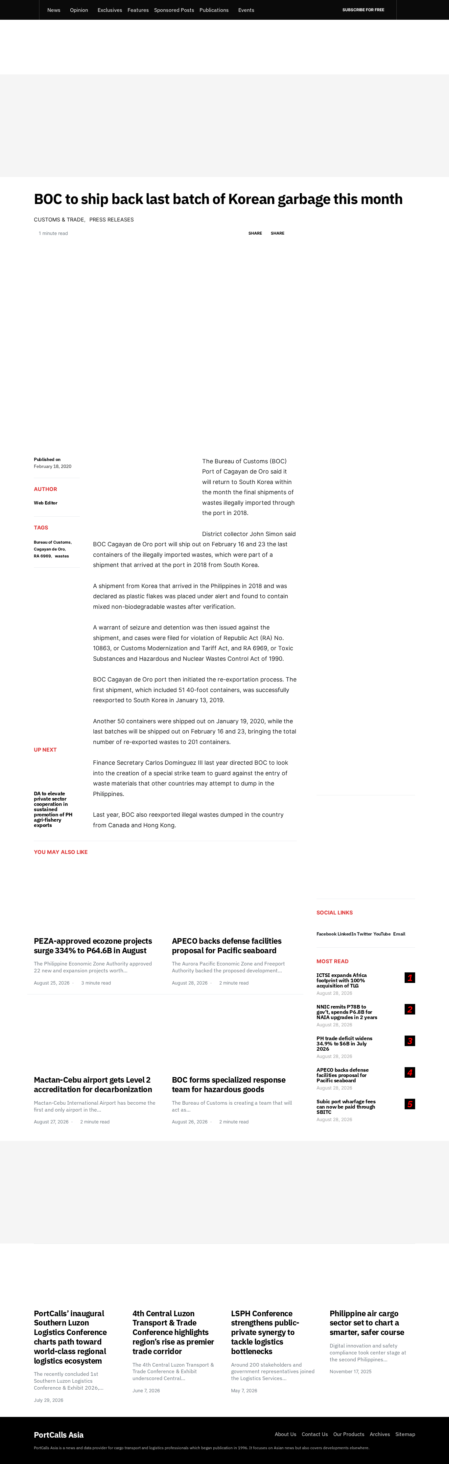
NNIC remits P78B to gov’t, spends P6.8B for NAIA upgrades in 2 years (347, 1011)
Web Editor (46, 503)
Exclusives (110, 10)
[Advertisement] (224, 126)
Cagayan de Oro (49, 549)
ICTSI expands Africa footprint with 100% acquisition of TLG (342, 980)
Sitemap (405, 1434)
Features (138, 10)
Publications (214, 10)
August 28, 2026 (334, 993)
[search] (405, 10)
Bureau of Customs (52, 542)
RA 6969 (42, 555)
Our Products (349, 1434)
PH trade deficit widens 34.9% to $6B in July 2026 (344, 1043)
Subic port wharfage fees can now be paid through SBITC (346, 1106)
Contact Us (315, 1434)
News (53, 10)
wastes (62, 555)
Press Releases (111, 219)
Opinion (79, 10)
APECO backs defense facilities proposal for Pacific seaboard (342, 1075)
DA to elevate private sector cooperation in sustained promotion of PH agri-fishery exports (53, 809)
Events (246, 10)
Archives (380, 1434)
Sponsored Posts (174, 10)
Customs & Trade (59, 219)
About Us (285, 1434)
